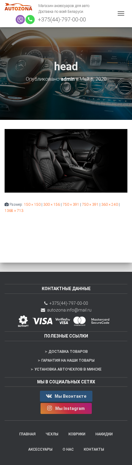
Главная (27, 434)
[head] (66, 160)
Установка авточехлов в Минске (68, 369)
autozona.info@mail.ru (68, 310)
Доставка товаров (68, 351)
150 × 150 (32, 204)
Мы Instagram (70, 408)
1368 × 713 (14, 211)
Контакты (94, 449)
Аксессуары (40, 449)
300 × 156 (51, 204)
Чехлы (52, 434)
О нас (68, 449)
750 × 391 (71, 204)
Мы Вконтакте (70, 396)
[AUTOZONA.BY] (21, 6)
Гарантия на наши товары (68, 360)
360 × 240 (109, 204)
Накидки (104, 434)
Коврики (76, 434)
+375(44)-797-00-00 (60, 19)
